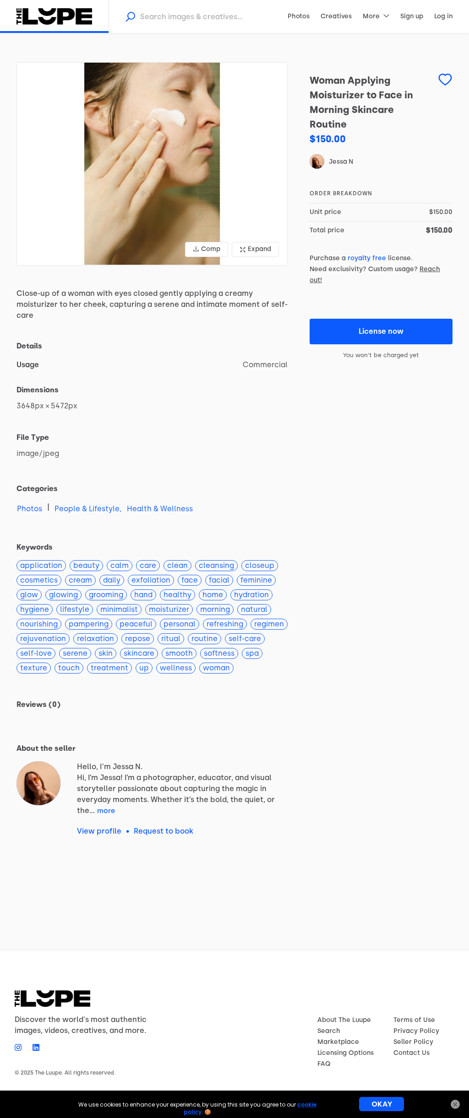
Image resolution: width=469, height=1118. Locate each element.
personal (180, 624)
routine (204, 638)
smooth (179, 653)
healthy (177, 594)
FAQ (324, 1064)
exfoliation (150, 580)
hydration (251, 594)
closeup (259, 565)
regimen (269, 624)
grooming (106, 594)
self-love (36, 653)
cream (80, 580)
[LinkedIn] (33, 1047)
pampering (89, 624)
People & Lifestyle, (88, 508)
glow (29, 594)
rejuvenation (43, 638)
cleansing (216, 565)
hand (143, 594)
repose (137, 638)
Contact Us (411, 1053)
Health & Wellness (160, 508)
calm (119, 565)
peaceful (136, 624)
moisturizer (169, 609)
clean (177, 565)
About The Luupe (344, 1020)
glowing (63, 594)
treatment (109, 667)
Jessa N (341, 162)
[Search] (130, 16)
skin (105, 653)
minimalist (119, 609)
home (212, 594)
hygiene (34, 609)
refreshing (225, 624)
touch (69, 667)
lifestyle (74, 609)
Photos (29, 508)
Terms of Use (414, 1020)
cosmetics (39, 580)
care (148, 565)
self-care (245, 638)
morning (215, 609)
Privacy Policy (416, 1031)
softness (219, 653)
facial (219, 580)
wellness (176, 667)
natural (254, 609)
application (41, 565)
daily (111, 580)
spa (252, 653)
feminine (256, 580)
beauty (86, 565)
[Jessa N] (38, 783)
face (189, 580)
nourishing (39, 624)
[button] (152, 164)
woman (216, 667)
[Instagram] (21, 1047)
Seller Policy (413, 1042)
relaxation (95, 638)
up (144, 667)
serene (75, 653)
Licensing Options (345, 1053)
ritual (170, 638)
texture (33, 667)
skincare (139, 653)
